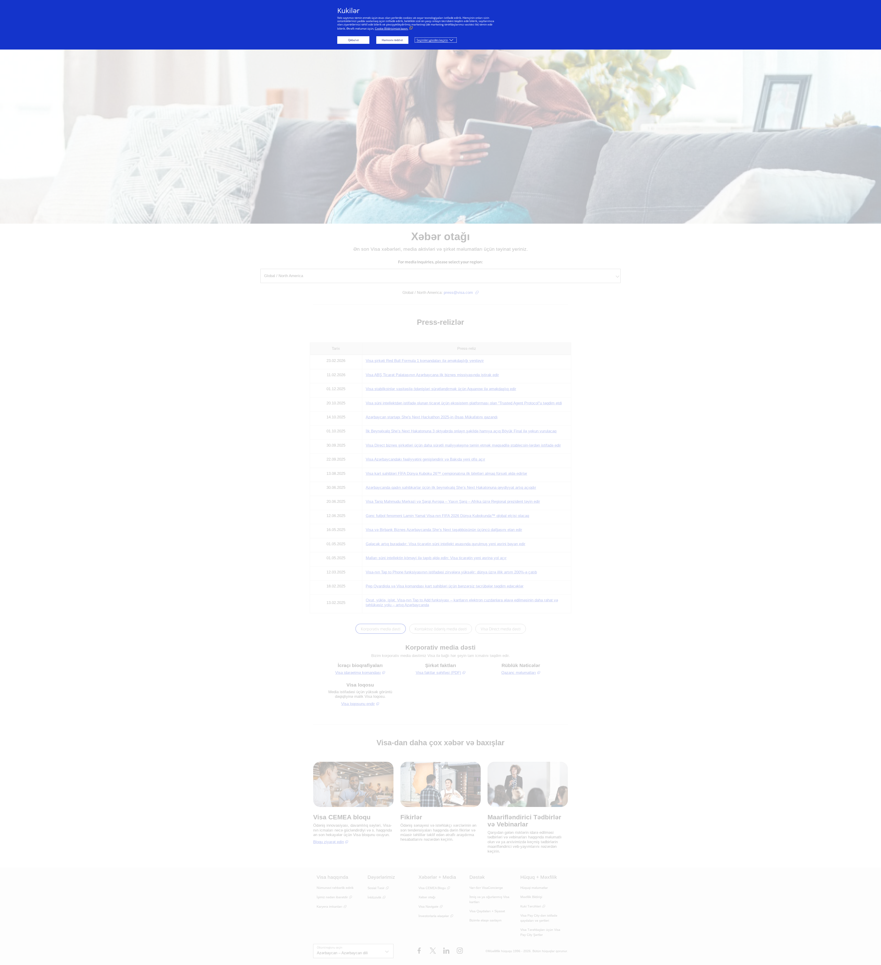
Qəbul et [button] (353, 40)
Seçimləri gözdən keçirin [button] (432, 40)
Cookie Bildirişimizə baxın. (391, 29)
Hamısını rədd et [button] (392, 40)
